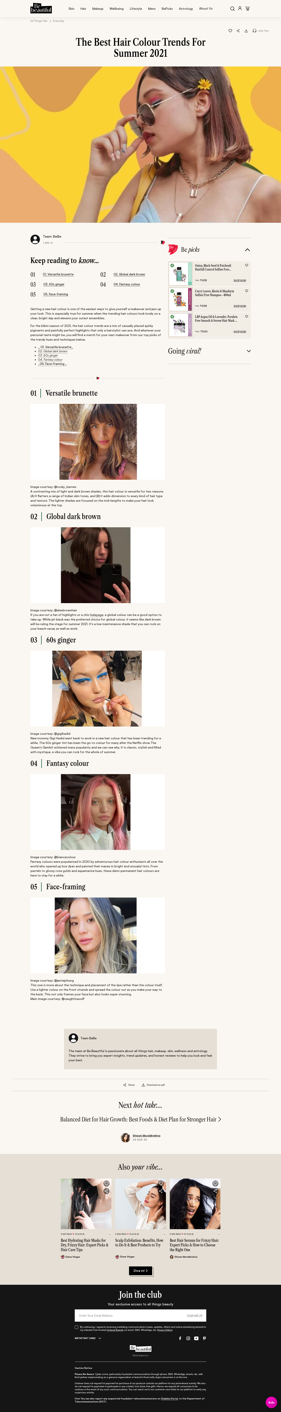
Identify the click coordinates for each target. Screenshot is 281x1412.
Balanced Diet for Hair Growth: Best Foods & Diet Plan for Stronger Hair (138, 1119)
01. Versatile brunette (58, 274)
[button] (238, 30)
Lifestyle (136, 9)
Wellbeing (117, 9)
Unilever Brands (115, 1330)
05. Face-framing (55, 294)
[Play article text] (254, 30)
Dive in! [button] (139, 1271)
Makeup (97, 9)
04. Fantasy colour (127, 284)
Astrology (186, 9)
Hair (83, 9)
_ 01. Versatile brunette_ (55, 347)
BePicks (167, 9)
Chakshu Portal (169, 1398)
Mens (152, 9)
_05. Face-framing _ (52, 364)
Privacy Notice (164, 1330)
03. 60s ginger (53, 284)
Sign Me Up (195, 1315)
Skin (71, 9)
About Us (206, 8)
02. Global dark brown (129, 274)
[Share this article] (125, 1085)
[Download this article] (246, 30)
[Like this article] (230, 30)
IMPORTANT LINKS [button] (85, 1338)
